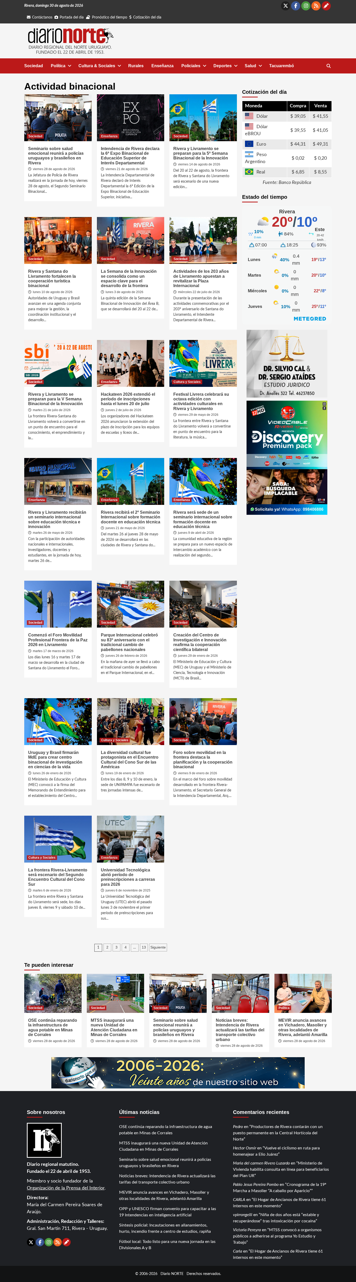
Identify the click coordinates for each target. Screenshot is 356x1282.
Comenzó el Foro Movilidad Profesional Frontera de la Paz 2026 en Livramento (58, 640)
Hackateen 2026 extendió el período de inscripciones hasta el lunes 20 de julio (128, 399)
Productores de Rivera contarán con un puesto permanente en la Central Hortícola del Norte (278, 1133)
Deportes (222, 66)
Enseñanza (162, 66)
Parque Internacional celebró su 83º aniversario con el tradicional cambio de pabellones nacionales (129, 642)
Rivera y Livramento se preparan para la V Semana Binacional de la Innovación (55, 399)
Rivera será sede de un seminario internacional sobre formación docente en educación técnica (202, 519)
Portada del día (72, 17)
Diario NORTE (172, 1274)
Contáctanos (42, 17)
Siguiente (158, 947)
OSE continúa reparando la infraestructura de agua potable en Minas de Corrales (52, 1027)
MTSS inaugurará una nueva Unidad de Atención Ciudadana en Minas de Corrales (114, 1027)
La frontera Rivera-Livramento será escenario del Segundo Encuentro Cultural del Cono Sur (57, 877)
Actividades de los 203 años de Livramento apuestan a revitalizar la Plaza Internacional (201, 278)
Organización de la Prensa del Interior (66, 1188)
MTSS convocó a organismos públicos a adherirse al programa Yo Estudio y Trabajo (277, 1236)
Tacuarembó (281, 66)
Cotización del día (147, 17)
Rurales (136, 66)
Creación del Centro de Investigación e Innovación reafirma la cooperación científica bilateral (199, 642)
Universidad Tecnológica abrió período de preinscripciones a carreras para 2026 (128, 877)
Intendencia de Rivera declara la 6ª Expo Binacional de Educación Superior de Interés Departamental (130, 155)
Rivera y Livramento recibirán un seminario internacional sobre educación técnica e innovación (57, 519)
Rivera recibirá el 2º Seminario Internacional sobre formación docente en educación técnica (130, 517)
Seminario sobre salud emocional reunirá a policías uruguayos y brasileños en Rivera (56, 155)
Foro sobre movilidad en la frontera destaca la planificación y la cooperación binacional (202, 759)
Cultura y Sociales (187, 382)
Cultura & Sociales (96, 66)
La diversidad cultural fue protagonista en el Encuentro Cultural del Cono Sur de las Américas (129, 759)
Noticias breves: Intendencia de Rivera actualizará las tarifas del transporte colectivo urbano (240, 1030)
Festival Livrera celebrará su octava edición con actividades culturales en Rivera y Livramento (201, 401)
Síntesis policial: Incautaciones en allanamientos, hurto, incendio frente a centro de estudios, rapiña (165, 1228)
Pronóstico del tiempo (109, 17)
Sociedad (33, 66)
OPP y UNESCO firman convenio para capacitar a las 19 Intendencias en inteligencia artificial (167, 1212)
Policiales (190, 66)
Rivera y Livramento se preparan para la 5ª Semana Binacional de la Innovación (200, 153)
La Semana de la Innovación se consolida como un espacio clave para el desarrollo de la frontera (129, 278)
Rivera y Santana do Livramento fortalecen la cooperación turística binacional (52, 278)
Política (58, 66)
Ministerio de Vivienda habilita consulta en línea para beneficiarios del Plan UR (281, 1169)
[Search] (328, 66)
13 (144, 947)
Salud (250, 66)
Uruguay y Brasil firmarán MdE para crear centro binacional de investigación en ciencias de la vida (55, 759)
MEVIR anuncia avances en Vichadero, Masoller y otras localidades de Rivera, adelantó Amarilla (302, 1027)
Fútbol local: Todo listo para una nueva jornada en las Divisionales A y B (167, 1245)
